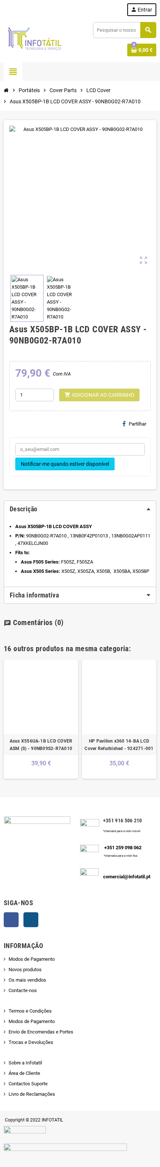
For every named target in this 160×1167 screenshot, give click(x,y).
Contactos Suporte (28, 1083)
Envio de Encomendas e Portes (41, 1032)
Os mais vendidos (27, 980)
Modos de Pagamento (32, 959)
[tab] (80, 509)
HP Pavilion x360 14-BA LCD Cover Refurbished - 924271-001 (118, 744)
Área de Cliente (24, 1073)
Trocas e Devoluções (31, 1042)
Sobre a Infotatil (25, 1063)
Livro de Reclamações (32, 1094)
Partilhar (137, 424)
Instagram (30, 919)
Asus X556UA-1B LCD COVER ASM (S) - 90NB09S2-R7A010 (41, 744)
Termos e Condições (30, 1011)
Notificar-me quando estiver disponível (65, 464)
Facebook (11, 919)
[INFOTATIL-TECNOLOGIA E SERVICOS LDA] (34, 38)
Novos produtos (25, 969)
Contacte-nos (23, 990)
